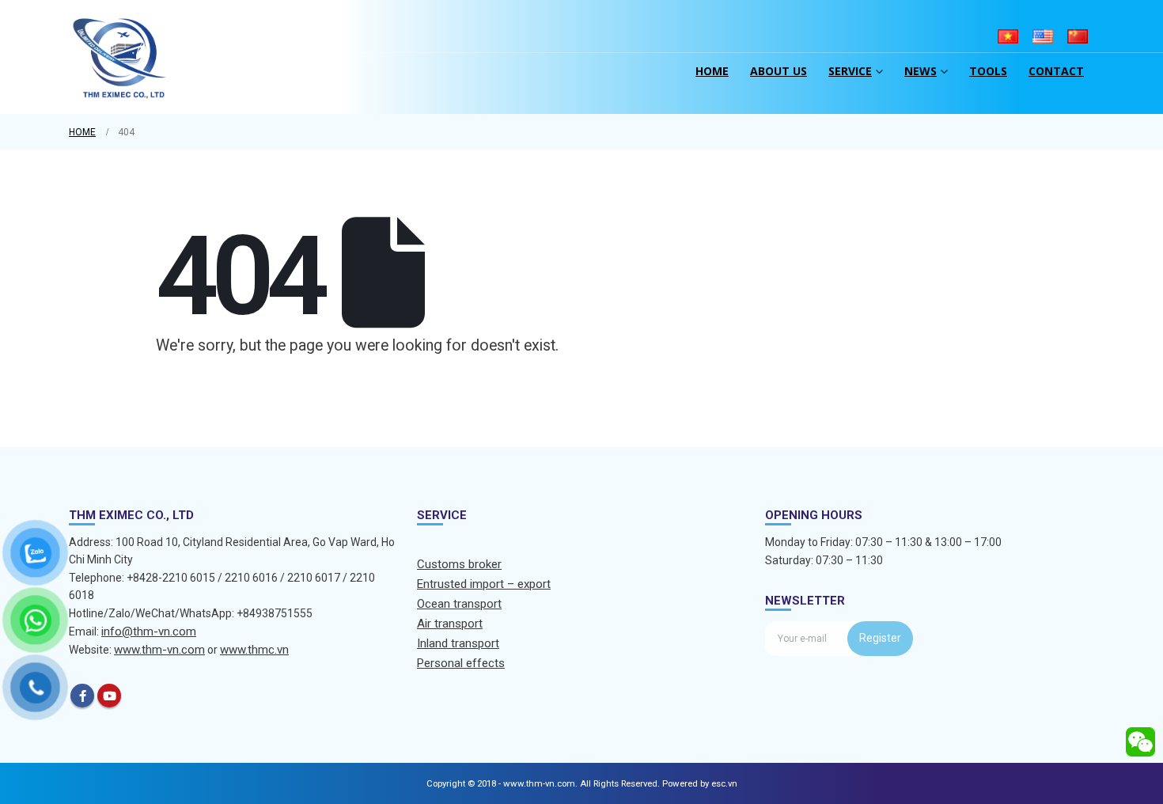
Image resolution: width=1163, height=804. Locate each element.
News (920, 70)
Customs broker (459, 564)
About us (778, 70)
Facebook (82, 695)
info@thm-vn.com (148, 631)
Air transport (450, 623)
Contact (1056, 70)
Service (850, 70)
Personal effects (461, 663)
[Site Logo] (120, 57)
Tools (988, 70)
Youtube (109, 695)
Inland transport (458, 643)
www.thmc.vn (254, 650)
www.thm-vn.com (159, 650)
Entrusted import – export (484, 584)
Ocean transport (459, 604)
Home (712, 70)
